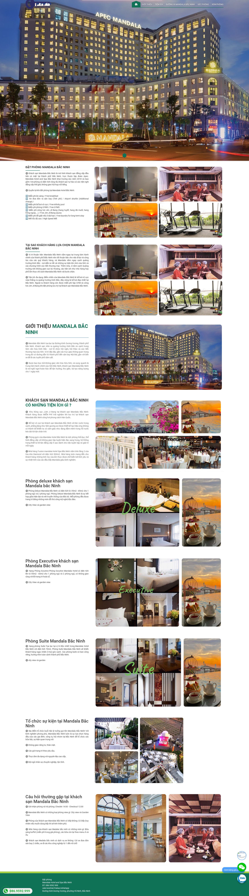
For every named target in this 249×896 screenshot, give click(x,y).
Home (136, 3)
